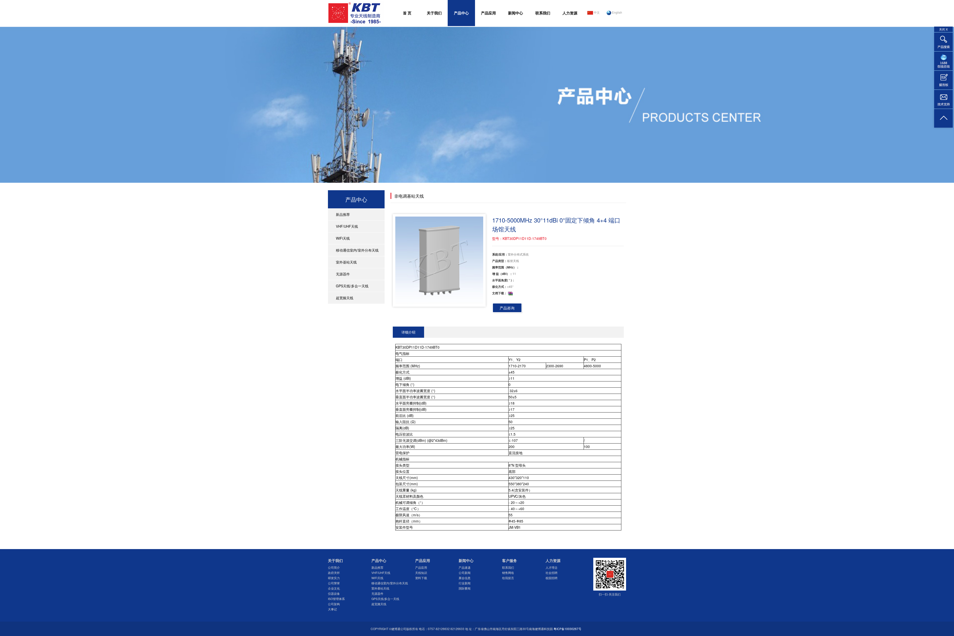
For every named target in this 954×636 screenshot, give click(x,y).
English (616, 12)
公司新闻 (465, 572)
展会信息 (465, 578)
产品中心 (461, 13)
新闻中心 (515, 13)
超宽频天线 (344, 297)
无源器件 (343, 273)
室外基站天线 (346, 262)
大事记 (332, 609)
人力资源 (569, 13)
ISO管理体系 (336, 599)
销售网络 (508, 572)
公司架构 (334, 604)
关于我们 (434, 13)
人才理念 (551, 567)
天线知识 (421, 572)
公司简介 (334, 567)
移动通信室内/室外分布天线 (357, 250)
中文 (596, 12)
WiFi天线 (343, 238)
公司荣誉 (334, 583)
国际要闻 (465, 588)
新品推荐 (343, 214)
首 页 (407, 13)
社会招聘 (551, 572)
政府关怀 (334, 572)
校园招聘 (551, 578)
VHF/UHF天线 (347, 226)
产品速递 (465, 567)
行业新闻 (465, 583)
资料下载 (421, 578)
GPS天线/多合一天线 (352, 285)
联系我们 (542, 13)
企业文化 (334, 588)
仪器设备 (334, 593)
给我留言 (508, 578)
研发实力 (334, 578)
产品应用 (488, 13)
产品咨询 (507, 307)
